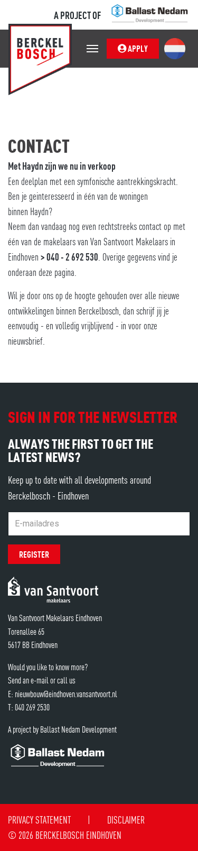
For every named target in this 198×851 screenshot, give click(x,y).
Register (34, 554)
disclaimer (126, 819)
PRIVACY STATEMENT (39, 819)
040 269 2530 (32, 706)
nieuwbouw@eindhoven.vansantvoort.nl (66, 693)
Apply (137, 48)
